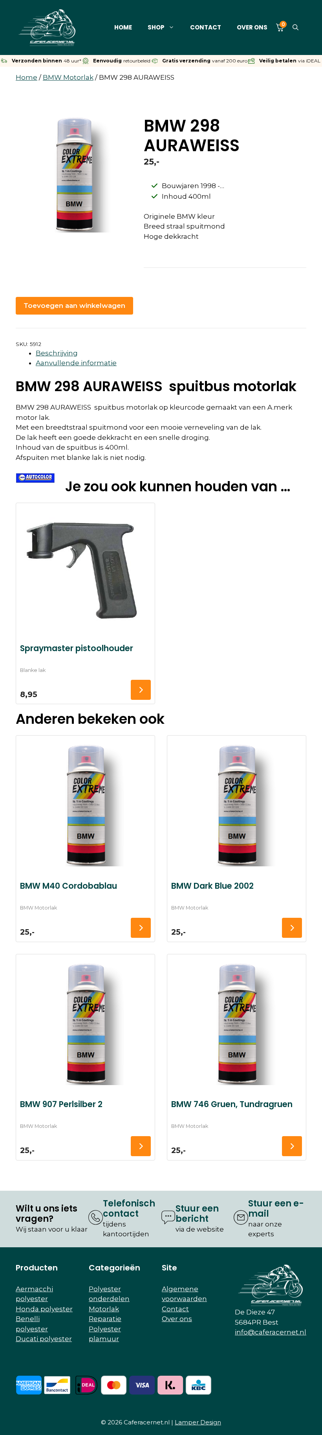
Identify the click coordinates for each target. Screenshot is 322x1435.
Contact (205, 27)
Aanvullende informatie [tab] (76, 363)
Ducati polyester (44, 1339)
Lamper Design (198, 1422)
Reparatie (105, 1319)
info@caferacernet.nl (270, 1332)
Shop (156, 27)
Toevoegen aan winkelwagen (74, 305)
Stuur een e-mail (276, 1208)
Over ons (252, 27)
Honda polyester (44, 1309)
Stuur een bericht (197, 1214)
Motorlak (104, 1309)
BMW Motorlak (68, 77)
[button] (295, 27)
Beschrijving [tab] (57, 353)
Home (123, 27)
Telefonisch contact (129, 1208)
